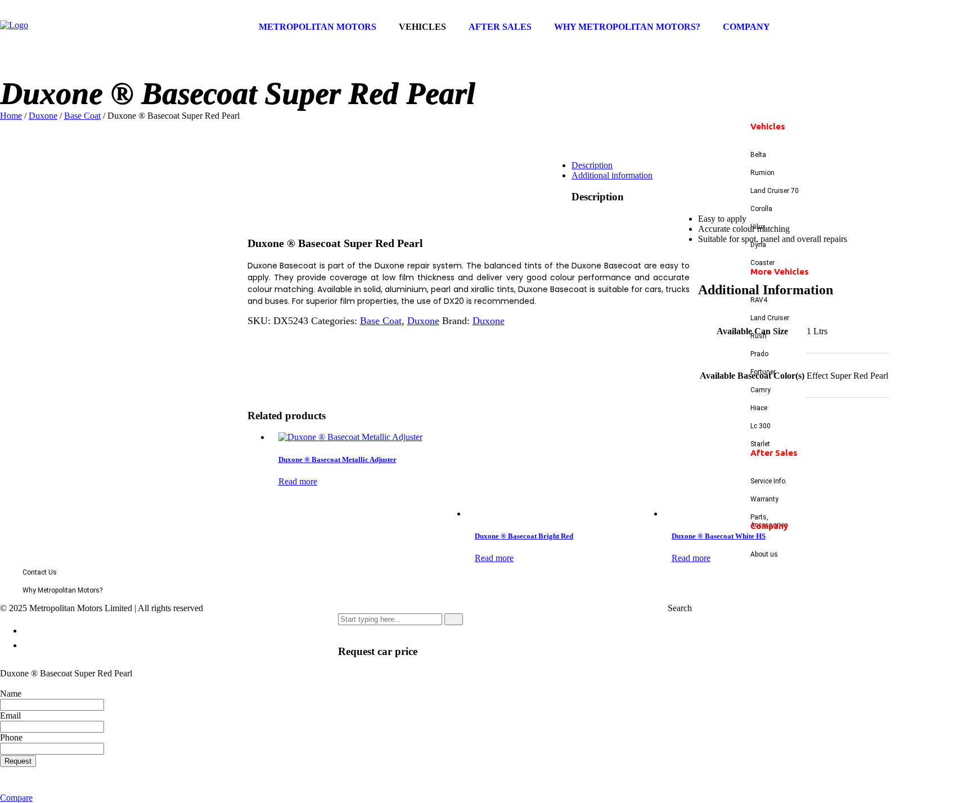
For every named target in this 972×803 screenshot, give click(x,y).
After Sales (500, 27)
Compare (16, 797)
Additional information (612, 175)
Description (592, 165)
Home (11, 115)
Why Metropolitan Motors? (627, 27)
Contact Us (39, 572)
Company (746, 27)
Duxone (43, 115)
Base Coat (82, 115)
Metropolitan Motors (317, 27)
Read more (297, 481)
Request (18, 761)
